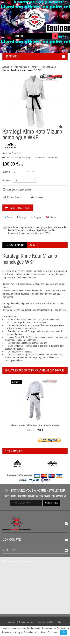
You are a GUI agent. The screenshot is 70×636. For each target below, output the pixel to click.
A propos (11, 622)
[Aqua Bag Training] (52, 463)
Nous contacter (26, 622)
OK (64, 632)
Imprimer (39, 197)
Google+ (37, 217)
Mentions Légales (45, 622)
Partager (22, 217)
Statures (6, 180)
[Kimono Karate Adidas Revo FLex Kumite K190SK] (35, 400)
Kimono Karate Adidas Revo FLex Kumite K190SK (35, 425)
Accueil (5, 66)
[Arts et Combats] (35, 19)
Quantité (6, 171)
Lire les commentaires (17, 157)
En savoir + (52, 632)
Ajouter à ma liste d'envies (19, 189)
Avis (32, 245)
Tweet (9, 217)
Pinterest (52, 217)
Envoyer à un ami (14, 197)
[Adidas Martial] (17, 463)
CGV (59, 622)
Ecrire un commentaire (47, 157)
